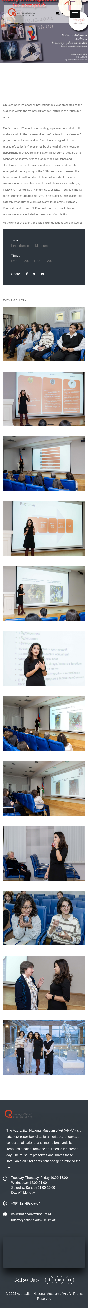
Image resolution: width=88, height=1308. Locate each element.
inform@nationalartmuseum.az (33, 1220)
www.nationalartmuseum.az (31, 1214)
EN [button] (58, 13)
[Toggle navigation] (75, 14)
